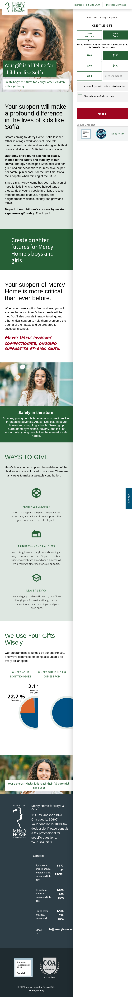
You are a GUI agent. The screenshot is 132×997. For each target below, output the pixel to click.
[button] (129, 498)
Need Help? (117, 133)
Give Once (115, 35)
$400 (115, 65)
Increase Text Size (87, 4)
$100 (89, 55)
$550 (89, 75)
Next (101, 113)
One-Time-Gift (102, 25)
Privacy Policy (36, 990)
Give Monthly (89, 35)
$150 (115, 55)
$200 (89, 65)
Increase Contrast (116, 4)
